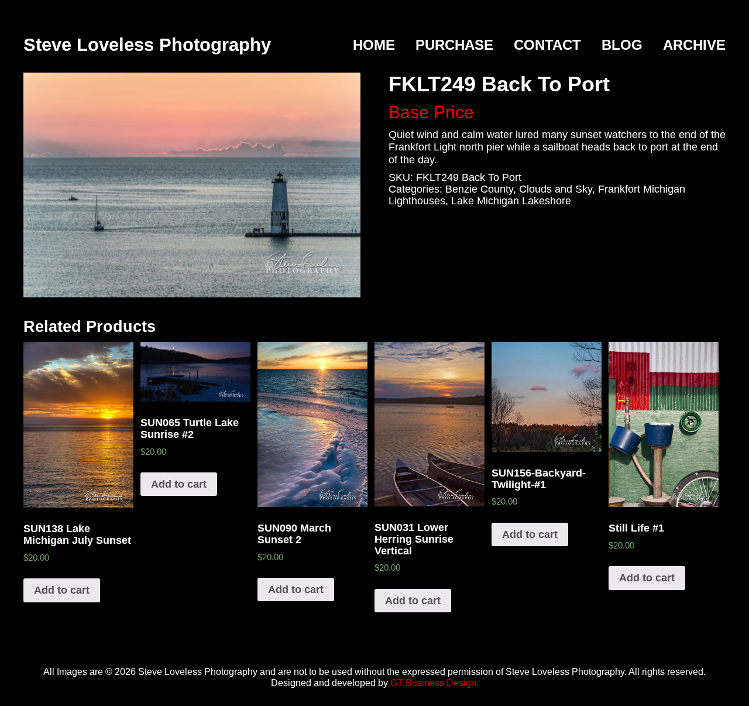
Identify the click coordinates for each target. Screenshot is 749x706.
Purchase (454, 45)
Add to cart (62, 590)
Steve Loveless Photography (147, 45)
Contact (547, 45)
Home (374, 45)
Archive (694, 45)
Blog (622, 45)
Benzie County (479, 189)
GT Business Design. (434, 683)
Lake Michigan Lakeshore (511, 201)
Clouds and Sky (555, 189)
